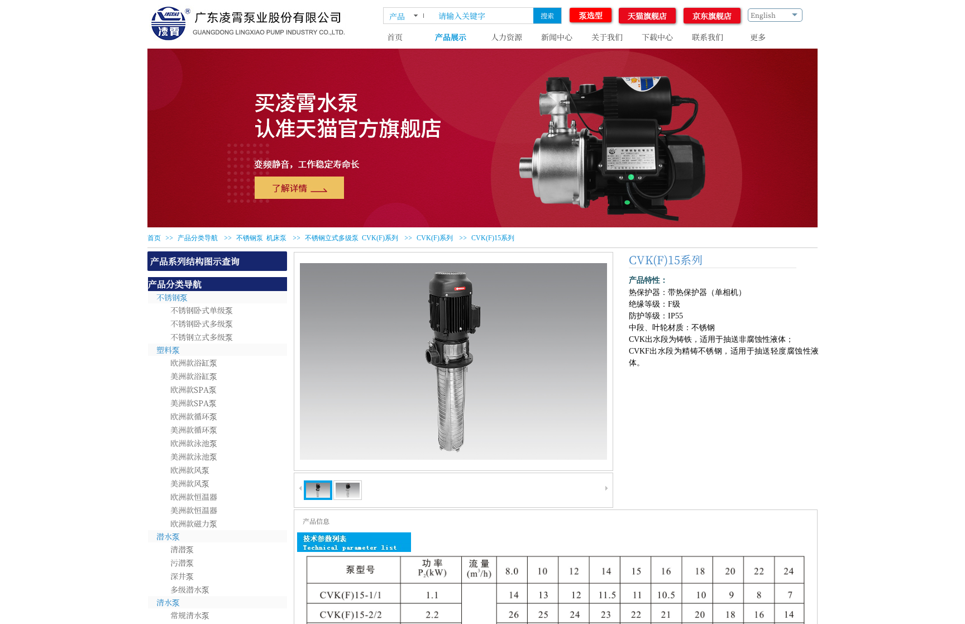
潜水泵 (168, 536)
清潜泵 (182, 549)
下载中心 (657, 36)
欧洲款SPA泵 (193, 389)
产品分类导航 (198, 238)
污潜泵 (182, 562)
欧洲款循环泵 (193, 416)
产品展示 (450, 36)
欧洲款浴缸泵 (193, 362)
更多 (758, 36)
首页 (395, 36)
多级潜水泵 (189, 589)
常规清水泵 (189, 615)
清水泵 (168, 602)
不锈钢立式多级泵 (332, 238)
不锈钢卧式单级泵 (201, 310)
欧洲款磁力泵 (193, 523)
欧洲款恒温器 (193, 496)
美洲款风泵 (189, 483)
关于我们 (607, 36)
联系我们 (707, 36)
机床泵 (276, 238)
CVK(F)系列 (380, 238)
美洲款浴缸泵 (193, 376)
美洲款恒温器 (193, 510)
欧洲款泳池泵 (193, 443)
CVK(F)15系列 (492, 238)
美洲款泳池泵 (193, 456)
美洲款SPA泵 (193, 402)
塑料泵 (168, 349)
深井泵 (182, 576)
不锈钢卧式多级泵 (201, 323)
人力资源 (506, 36)
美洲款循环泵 (193, 429)
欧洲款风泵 (189, 469)
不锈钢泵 (249, 238)
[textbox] (482, 15)
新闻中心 (556, 36)
